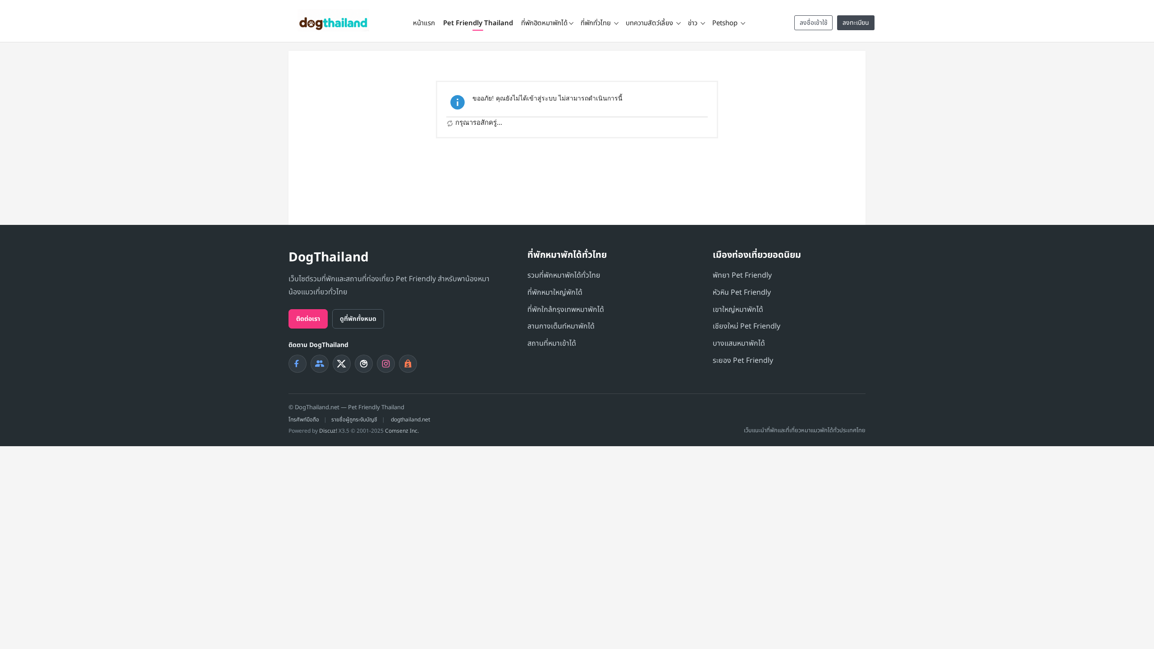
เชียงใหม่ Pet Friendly (746, 326)
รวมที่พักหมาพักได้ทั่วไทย (563, 275)
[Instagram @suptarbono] (386, 364)
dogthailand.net (410, 420)
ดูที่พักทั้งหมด (358, 319)
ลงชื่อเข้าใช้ (814, 22)
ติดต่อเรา (308, 319)
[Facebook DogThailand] (297, 364)
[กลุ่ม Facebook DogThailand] (320, 364)
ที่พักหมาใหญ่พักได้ (554, 292)
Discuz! (328, 431)
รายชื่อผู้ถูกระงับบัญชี (354, 420)
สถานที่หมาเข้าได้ (551, 343)
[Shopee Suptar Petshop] (408, 364)
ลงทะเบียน (856, 22)
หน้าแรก (424, 23)
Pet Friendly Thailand (478, 23)
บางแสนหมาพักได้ (739, 343)
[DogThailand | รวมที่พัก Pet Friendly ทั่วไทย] (333, 20)
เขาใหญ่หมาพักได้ (738, 309)
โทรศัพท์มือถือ (303, 420)
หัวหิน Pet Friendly (742, 292)
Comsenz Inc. (402, 431)
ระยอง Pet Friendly (743, 360)
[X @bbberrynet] (342, 364)
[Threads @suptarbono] (364, 364)
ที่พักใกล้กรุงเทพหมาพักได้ (565, 309)
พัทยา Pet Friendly (742, 275)
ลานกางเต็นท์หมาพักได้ (561, 326)
